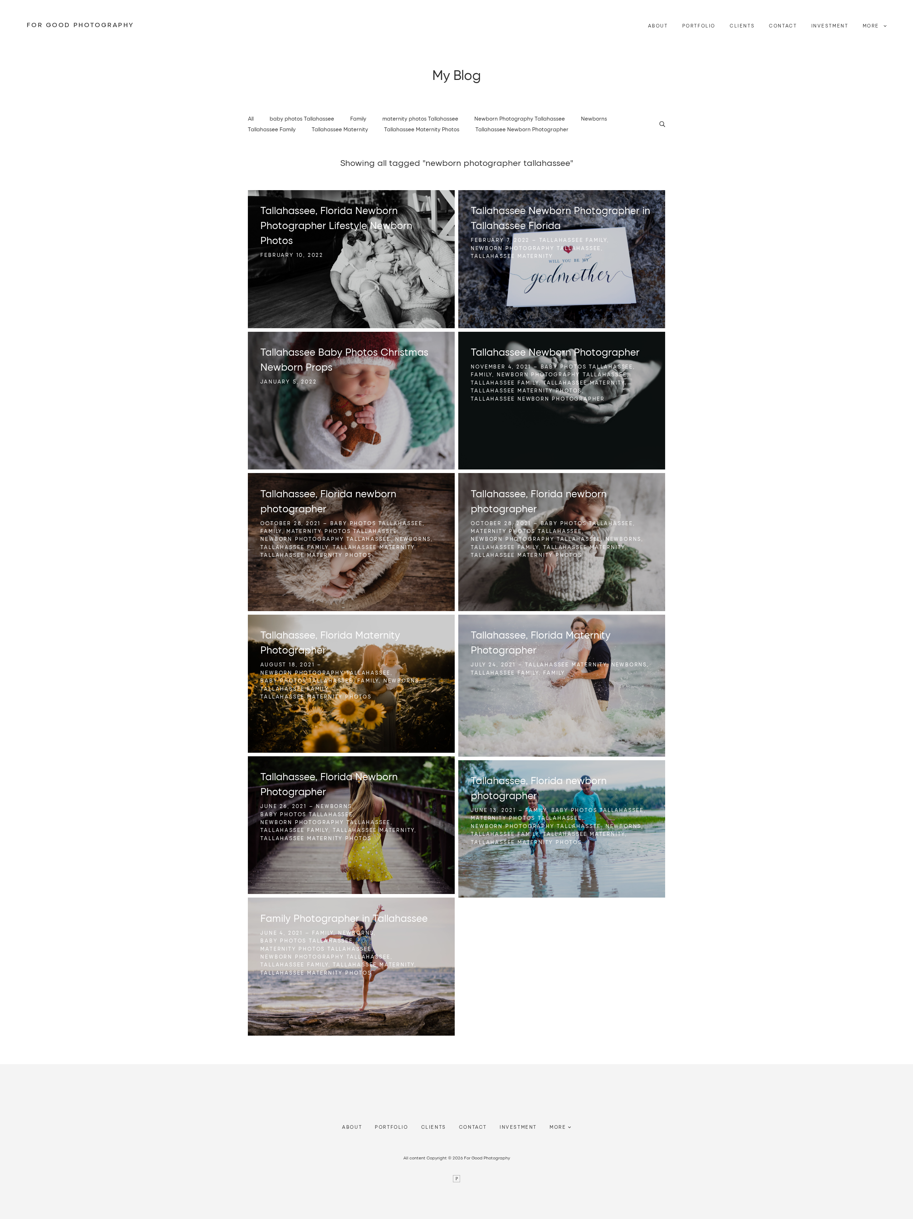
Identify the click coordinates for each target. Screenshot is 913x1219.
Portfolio (698, 26)
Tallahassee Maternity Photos (421, 129)
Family (358, 118)
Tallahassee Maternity (340, 129)
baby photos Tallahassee (302, 118)
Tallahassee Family (272, 129)
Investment (829, 26)
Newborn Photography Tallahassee (519, 118)
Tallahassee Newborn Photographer (521, 129)
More (872, 26)
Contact (783, 26)
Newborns (594, 118)
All (251, 118)
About (658, 26)
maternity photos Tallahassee (420, 118)
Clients (742, 26)
